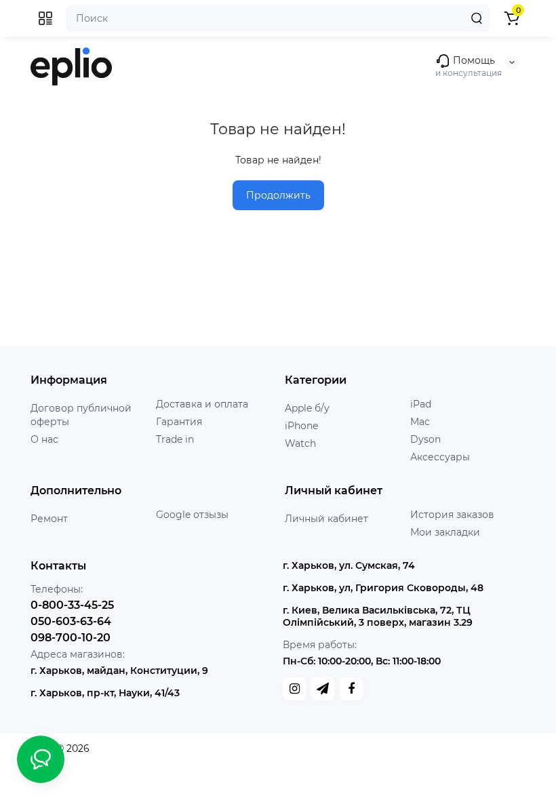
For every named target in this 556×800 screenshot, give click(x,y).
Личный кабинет (326, 519)
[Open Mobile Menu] (45, 18)
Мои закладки (445, 532)
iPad (420, 404)
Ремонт (49, 519)
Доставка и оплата (202, 404)
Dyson (425, 439)
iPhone (301, 426)
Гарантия (179, 422)
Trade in (175, 439)
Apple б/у (307, 408)
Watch (300, 443)
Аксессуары (440, 457)
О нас (44, 439)
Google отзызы (192, 514)
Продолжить (278, 195)
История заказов (452, 514)
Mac (420, 422)
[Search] (477, 18)
